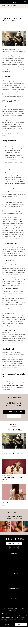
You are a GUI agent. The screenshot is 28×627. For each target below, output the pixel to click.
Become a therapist (14, 592)
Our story (14, 577)
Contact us (14, 595)
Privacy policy (14, 610)
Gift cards (14, 568)
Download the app (14, 543)
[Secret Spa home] (8, 2)
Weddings (14, 560)
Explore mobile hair (14, 411)
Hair (14, 5)
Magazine (9, 5)
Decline (7, 624)
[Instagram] (11, 547)
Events (14, 563)
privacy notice (4, 620)
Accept (20, 624)
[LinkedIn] (14, 547)
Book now (14, 416)
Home (3, 5)
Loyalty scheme (14, 580)
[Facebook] (17, 547)
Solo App (14, 598)
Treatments (14, 557)
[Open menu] (25, 2)
